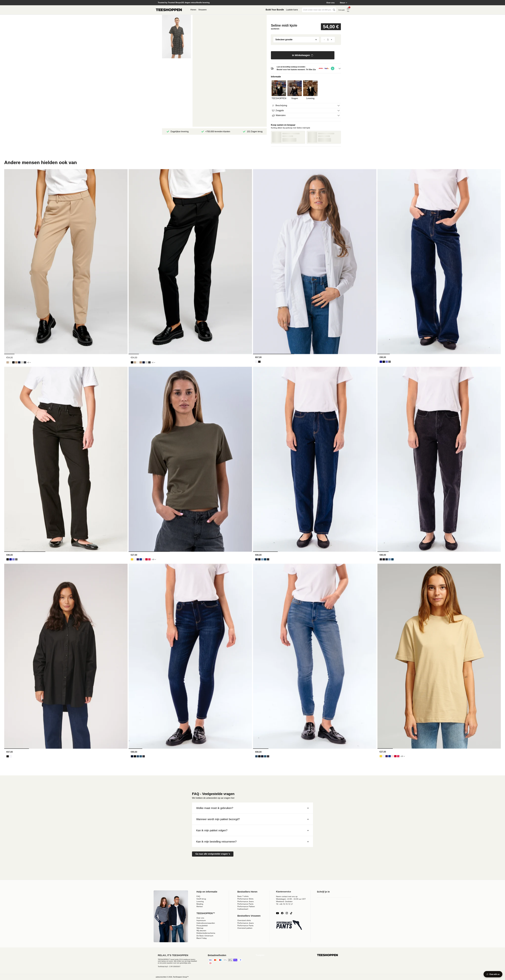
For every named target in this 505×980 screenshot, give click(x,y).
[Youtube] (277, 913)
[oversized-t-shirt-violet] (138, 559)
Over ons (330, 3)
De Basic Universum (204, 936)
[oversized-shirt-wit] (256, 362)
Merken (199, 906)
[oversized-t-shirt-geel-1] (132, 559)
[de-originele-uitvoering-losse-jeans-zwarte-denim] (383, 362)
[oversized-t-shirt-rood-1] (146, 559)
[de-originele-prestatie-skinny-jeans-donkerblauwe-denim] (132, 756)
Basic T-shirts (243, 896)
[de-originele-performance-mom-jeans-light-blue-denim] (262, 559)
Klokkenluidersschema (205, 933)
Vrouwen (202, 10)
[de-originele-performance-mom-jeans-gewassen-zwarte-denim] (268, 559)
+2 (28, 362)
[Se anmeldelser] (306, 19)
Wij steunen (201, 930)
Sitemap (199, 928)
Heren (193, 10)
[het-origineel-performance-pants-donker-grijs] (25, 362)
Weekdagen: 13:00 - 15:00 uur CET (291, 899)
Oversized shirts (244, 920)
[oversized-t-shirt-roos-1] (143, 559)
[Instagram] (287, 913)
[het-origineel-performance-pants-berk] (10, 362)
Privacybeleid (202, 925)
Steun (342, 3)
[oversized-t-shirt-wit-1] (135, 559)
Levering (200, 901)
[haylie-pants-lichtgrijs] (22, 362)
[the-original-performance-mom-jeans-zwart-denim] (259, 559)
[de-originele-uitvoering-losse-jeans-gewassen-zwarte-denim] (389, 362)
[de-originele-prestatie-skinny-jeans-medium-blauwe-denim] (140, 756)
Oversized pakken (244, 928)
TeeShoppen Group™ (181, 977)
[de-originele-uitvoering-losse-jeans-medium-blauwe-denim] (386, 362)
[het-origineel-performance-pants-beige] (7, 362)
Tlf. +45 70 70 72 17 (284, 904)
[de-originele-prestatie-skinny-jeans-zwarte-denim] (135, 756)
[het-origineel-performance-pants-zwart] (13, 362)
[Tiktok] (291, 913)
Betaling (199, 904)
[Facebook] (282, 913)
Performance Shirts (245, 899)
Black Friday (201, 938)
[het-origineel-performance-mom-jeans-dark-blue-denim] (256, 559)
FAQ (198, 896)
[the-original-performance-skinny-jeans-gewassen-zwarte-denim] (143, 756)
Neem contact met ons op (286, 896)
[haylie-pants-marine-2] (19, 362)
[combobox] (317, 9)
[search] (334, 9)
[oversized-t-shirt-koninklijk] (140, 559)
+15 (153, 559)
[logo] (169, 9)
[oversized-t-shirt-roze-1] (149, 559)
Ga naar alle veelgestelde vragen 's (212, 854)
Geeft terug (201, 899)
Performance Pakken (246, 906)
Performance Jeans (245, 901)
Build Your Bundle (275, 10)
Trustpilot (260, 955)
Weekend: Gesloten (284, 901)
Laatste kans (292, 10)
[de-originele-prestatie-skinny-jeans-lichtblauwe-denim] (138, 756)
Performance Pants (245, 904)
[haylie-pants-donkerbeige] (16, 362)
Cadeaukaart (242, 909)
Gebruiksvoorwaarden (205, 923)
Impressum (201, 920)
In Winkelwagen (301, 55)
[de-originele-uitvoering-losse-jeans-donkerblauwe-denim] (381, 362)
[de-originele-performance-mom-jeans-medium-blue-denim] (265, 559)
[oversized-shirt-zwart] (259, 362)
